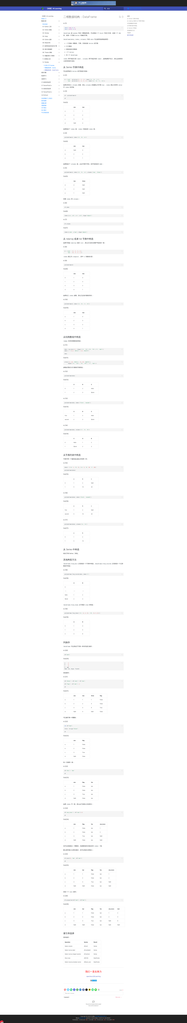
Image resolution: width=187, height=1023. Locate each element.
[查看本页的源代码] (120, 17)
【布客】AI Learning (47, 16)
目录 (128, 16)
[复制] (122, 28)
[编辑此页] (123, 17)
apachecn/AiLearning (93, 976)
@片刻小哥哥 (82, 1018)
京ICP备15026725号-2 (101, 1016)
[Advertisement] (136, 60)
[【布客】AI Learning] (42, 8)
